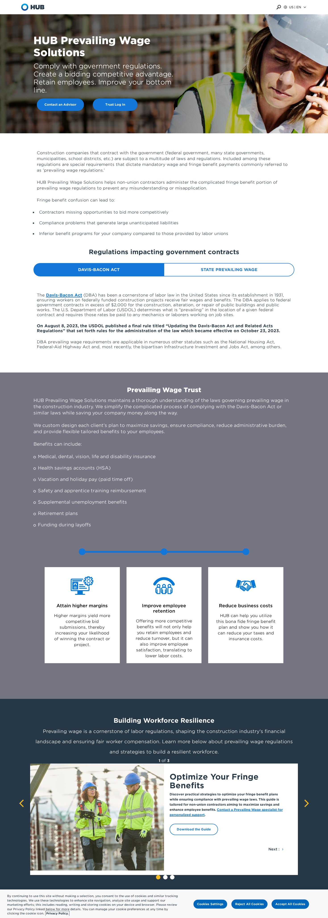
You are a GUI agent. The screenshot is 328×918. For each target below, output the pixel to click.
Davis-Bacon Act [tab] (99, 269)
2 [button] (165, 877)
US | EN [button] (295, 7)
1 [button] (158, 877)
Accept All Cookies (290, 904)
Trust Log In (115, 104)
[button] (278, 7)
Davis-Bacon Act (64, 295)
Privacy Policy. (57, 913)
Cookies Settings (210, 904)
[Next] (306, 804)
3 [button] (172, 877)
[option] (164, 817)
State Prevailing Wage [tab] (229, 269)
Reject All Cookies (249, 904)
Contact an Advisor (60, 104)
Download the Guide (194, 829)
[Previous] (21, 804)
